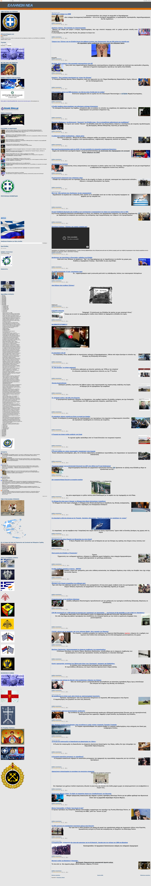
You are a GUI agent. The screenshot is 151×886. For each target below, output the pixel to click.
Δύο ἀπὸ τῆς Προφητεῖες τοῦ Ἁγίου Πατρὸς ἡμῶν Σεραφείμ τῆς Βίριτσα (18, 458)
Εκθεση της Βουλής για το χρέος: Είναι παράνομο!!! (11, 376)
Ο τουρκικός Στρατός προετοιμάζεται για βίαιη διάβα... (11, 418)
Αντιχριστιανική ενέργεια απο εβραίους (9, 371)
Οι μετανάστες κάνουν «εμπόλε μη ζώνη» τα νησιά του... (11, 333)
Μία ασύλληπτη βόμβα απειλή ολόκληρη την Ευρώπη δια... (12, 392)
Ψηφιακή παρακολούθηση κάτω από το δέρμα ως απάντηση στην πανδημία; (20, 153)
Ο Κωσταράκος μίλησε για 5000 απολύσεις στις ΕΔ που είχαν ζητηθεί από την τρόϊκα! (78, 92)
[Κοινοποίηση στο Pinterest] (66, 24)
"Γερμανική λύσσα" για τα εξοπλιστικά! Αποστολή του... (11, 336)
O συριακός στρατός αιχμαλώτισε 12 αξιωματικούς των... (11, 413)
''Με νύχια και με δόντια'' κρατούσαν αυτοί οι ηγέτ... (10, 414)
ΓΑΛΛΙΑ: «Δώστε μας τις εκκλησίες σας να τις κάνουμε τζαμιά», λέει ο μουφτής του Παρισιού (80, 631)
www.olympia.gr (5, 453)
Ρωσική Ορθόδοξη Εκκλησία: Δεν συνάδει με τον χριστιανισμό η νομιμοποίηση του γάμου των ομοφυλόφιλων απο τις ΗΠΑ (90, 212)
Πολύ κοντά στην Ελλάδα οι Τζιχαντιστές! (64, 553)
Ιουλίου (4, 310)
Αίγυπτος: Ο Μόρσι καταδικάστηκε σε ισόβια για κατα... (11, 386)
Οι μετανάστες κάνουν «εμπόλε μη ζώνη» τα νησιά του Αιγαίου (71, 416)
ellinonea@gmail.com (35, 101)
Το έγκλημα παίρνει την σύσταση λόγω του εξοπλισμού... (11, 380)
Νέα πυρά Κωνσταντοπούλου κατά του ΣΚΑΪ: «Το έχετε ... (11, 320)
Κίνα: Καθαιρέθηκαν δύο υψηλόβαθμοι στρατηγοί (10, 454)
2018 (3, 301)
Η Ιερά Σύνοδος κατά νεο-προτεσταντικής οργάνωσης (68, 711)
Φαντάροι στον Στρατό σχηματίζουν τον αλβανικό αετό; (69, 583)
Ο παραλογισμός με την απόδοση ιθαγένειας (65, 599)
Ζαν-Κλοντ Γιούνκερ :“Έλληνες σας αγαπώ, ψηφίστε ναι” (69, 226)
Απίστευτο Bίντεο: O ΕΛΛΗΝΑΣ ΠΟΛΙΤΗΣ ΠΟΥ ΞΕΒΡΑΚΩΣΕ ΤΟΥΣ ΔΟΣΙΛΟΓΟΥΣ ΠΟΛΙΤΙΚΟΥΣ (23, 167)
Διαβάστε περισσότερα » (57, 23)
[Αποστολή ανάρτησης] (61, 24)
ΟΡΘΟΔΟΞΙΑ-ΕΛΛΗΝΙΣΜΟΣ (7, 457)
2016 (3, 303)
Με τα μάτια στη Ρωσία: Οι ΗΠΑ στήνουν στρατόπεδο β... (11, 401)
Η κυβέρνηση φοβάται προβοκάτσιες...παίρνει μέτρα (68, 136)
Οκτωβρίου (5, 307)
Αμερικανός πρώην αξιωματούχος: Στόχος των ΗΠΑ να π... (12, 387)
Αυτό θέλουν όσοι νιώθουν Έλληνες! (63, 285)
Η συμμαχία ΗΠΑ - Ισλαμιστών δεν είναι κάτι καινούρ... (11, 356)
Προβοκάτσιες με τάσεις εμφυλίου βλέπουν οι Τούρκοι (16, 134)
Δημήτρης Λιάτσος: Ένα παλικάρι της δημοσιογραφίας (69, 28)
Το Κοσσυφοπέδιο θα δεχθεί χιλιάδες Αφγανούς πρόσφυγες (17, 144)
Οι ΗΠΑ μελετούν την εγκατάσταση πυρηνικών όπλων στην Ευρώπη (73, 826)
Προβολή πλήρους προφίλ (6, 39)
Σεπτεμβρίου (5, 308)
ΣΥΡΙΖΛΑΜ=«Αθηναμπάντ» (7, 383)
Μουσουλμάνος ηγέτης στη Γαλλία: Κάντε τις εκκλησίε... (11, 373)
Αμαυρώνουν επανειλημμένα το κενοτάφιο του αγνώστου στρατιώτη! (73, 771)
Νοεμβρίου (4, 306)
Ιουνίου (4, 311)
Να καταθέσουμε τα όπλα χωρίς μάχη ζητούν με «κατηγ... (11, 348)
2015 (3, 304)
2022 (3, 297)
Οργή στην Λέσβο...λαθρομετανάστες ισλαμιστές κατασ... (11, 358)
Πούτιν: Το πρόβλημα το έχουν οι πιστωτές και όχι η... (11, 370)
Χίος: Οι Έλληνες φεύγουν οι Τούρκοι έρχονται (10, 400)
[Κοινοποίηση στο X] (64, 24)
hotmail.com (4, 478)
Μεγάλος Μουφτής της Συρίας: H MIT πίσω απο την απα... (12, 420)
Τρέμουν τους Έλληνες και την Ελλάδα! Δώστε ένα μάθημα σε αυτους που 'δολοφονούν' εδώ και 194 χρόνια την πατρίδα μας (90, 41)
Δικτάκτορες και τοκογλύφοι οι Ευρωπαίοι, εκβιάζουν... (11, 325)
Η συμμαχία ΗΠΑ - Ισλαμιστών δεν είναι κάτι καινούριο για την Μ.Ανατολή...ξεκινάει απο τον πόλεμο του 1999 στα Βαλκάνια (90, 842)
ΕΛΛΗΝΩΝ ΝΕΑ (20, 5)
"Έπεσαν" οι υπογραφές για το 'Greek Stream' (10, 369)
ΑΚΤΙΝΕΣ (3, 470)
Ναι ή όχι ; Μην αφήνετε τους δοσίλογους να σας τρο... (11, 323)
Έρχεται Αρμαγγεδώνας (59, 383)
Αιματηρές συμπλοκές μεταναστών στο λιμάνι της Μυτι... (11, 393)
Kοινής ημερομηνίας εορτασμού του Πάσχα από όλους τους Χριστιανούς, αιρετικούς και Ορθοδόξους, (83, 663)
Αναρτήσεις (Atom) (61, 877)
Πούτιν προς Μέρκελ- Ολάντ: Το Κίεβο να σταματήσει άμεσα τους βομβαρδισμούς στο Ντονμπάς (81, 793)
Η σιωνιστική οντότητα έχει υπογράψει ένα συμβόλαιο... (11, 385)
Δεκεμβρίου (5, 305)
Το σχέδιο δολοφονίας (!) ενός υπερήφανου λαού (67, 271)
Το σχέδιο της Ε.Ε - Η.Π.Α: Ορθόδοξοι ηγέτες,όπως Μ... (11, 404)
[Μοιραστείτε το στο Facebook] (65, 24)
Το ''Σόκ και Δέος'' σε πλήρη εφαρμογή (64, 367)
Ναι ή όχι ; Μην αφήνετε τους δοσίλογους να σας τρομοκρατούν (71, 193)
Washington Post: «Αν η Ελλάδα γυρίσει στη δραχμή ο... (11, 365)
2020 (3, 299)
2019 (3, 300)
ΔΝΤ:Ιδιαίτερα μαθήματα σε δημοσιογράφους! (10, 364)
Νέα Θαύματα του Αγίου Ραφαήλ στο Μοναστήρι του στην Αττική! (72, 539)
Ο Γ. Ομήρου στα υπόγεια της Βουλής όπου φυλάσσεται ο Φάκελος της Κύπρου (76, 680)
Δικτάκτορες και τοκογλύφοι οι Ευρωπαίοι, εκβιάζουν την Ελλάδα (72, 257)
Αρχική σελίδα (100, 875)
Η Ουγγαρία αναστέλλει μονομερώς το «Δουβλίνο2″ (68, 756)
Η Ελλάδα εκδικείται (58, 310)
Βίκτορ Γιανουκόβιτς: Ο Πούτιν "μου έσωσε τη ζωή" (68, 808)
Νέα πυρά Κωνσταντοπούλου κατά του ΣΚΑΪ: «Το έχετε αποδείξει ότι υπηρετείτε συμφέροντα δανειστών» (84, 149)
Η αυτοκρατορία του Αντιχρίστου (8, 406)
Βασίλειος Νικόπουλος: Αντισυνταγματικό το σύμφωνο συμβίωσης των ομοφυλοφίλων (79, 649)
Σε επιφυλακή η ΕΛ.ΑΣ (58, 353)
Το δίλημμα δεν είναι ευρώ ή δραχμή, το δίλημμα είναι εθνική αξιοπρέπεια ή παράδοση (79, 501)
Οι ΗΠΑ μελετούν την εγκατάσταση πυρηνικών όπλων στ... (12, 355)
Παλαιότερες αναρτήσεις (145, 875)
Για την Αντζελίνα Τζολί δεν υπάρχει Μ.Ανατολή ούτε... (11, 412)
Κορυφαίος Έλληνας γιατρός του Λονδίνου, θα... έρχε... (11, 368)
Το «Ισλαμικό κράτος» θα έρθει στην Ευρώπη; (66, 398)
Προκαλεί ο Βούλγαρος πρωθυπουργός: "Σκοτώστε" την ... (12, 318)
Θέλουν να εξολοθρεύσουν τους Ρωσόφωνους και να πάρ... (12, 405)
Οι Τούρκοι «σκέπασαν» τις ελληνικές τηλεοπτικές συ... (11, 394)
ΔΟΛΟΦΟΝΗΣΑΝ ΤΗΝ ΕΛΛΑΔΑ (7, 382)
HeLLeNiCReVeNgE (5, 490)
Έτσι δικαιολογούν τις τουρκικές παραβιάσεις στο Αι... (11, 391)
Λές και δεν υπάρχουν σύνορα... (7, 422)
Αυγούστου (5, 309)
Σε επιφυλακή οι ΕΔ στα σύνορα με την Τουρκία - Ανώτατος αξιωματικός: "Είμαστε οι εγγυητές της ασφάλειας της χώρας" (89, 518)
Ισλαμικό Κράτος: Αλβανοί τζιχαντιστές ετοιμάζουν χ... (11, 390)
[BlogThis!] (63, 24)
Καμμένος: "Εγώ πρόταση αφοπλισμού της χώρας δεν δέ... (12, 316)
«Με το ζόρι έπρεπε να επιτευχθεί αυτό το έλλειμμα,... (11, 378)
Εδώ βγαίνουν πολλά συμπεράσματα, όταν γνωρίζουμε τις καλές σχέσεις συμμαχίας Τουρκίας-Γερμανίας (84, 724)
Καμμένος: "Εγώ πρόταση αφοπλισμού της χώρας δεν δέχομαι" (71, 77)
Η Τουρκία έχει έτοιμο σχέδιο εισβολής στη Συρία (67, 434)
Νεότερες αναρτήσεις (56, 875)
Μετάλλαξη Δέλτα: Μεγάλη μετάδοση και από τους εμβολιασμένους (18, 163)
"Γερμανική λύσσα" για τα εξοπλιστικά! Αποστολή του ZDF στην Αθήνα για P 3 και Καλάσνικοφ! (81, 466)
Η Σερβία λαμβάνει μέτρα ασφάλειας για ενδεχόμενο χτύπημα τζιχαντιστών (75, 106)
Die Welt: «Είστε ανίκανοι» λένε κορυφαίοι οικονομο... (11, 315)
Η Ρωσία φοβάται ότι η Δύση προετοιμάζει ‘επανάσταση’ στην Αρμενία (73, 451)
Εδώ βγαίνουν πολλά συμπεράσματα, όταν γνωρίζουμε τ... (12, 350)
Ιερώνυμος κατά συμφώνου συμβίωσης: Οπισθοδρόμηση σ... (12, 384)
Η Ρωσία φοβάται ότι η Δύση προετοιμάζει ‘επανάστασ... (11, 335)
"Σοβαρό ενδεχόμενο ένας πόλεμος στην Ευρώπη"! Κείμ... (12, 362)
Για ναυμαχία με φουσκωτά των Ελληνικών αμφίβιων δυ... (11, 403)
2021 (3, 298)
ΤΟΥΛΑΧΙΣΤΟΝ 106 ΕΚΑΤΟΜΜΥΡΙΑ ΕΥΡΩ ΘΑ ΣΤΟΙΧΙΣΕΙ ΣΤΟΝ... (12, 421)
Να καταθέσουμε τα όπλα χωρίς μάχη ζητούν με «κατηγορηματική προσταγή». (76, 696)
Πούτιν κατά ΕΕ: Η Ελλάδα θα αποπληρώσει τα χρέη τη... (11, 366)
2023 (3, 296)
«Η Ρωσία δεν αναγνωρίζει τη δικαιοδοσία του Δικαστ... (11, 351)
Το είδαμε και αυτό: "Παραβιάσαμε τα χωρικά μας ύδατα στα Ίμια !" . (18, 158)
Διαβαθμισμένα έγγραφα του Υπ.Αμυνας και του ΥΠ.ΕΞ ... (11, 408)
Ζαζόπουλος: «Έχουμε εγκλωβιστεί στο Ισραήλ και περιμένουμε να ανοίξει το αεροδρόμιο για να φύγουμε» (19, 486)
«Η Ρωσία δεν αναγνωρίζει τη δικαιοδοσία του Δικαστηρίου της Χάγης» (74, 741)
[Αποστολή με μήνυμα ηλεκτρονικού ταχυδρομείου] (62, 24)
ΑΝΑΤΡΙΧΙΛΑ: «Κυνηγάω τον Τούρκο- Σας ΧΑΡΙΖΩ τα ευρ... (12, 361)
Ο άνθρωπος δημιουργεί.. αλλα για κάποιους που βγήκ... (11, 411)
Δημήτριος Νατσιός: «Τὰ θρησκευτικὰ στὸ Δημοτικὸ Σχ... (11, 398)
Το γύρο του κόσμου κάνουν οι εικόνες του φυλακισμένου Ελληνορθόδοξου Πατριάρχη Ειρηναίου (24, 130)
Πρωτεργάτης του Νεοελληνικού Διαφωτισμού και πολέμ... (12, 419)
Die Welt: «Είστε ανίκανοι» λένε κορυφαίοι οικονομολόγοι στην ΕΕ (72, 63)
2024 (3, 295)
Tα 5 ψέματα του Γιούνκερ (60, 164)
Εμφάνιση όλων (45, 496)
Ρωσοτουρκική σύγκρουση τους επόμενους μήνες (67, 178)
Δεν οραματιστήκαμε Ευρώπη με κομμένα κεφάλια (67, 479)
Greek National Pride (6, 477)
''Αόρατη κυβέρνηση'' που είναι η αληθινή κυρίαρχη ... (11, 377)
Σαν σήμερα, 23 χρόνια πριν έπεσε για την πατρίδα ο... (11, 379)
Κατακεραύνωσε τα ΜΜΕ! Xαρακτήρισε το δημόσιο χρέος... (12, 372)
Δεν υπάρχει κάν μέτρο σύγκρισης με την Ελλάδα (15, 172)
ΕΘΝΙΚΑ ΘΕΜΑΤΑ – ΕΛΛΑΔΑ (7, 480)
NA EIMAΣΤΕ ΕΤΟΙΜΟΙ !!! (59, 324)
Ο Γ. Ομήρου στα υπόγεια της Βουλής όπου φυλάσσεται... (12, 347)
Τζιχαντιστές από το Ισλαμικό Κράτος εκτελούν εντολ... (11, 397)
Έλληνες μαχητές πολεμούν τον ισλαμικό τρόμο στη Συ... (11, 399)
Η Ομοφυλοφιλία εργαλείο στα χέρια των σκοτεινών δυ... (11, 415)
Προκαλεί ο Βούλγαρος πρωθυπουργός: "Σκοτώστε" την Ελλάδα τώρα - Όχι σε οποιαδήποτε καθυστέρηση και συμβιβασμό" (90, 122)
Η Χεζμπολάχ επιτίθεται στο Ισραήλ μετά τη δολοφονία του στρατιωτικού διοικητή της (16, 491)
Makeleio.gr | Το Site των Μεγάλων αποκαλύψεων (11, 485)
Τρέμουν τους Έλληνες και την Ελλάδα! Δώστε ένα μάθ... (11, 314)
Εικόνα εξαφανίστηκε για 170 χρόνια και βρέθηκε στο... (11, 389)
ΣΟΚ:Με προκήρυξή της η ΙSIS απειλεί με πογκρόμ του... (11, 344)
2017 (3, 302)
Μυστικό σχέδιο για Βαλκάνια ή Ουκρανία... (65, 860)
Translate (9, 45)
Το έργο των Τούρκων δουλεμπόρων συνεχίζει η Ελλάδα (11, 375)
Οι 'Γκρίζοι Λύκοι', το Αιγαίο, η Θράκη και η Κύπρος (11, 410)
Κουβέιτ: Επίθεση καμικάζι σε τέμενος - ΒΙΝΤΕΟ (66, 569)
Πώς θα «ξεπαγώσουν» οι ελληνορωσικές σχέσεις (15, 139)
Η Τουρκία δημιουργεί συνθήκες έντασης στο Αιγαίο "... (11, 363)
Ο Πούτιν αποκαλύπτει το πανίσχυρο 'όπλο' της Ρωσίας (11, 407)
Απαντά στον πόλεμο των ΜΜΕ (61, 14)
